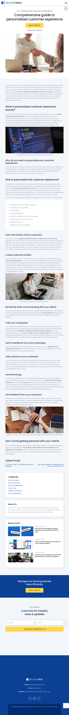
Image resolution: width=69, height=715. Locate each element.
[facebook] (30, 698)
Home (18, 11)
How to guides (13, 480)
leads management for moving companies (37, 333)
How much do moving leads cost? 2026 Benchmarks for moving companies (48, 555)
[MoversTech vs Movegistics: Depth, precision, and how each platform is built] (20, 531)
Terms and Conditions (52, 706)
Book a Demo (33, 25)
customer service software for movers (24, 188)
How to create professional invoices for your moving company (48, 542)
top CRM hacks (25, 382)
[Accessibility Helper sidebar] (66, 8)
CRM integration (14, 483)
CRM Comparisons (14, 493)
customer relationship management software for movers (34, 92)
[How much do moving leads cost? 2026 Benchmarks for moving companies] (20, 557)
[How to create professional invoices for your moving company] (20, 544)
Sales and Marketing (15, 486)
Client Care (12, 488)
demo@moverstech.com (37, 685)
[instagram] (34, 698)
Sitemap (33, 706)
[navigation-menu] (66, 3)
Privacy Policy (40, 706)
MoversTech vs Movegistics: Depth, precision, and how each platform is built (47, 530)
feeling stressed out (49, 313)
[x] (39, 698)
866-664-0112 (37, 688)
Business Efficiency (15, 491)
